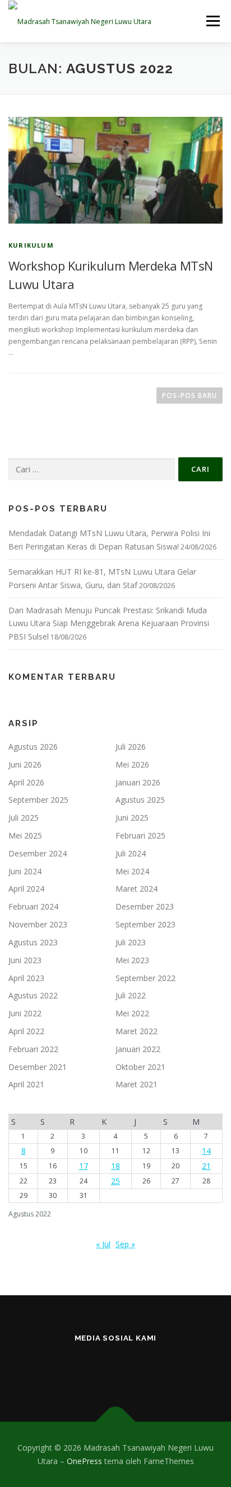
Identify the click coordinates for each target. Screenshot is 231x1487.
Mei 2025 (25, 835)
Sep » (125, 1244)
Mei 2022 (132, 1013)
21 (206, 1166)
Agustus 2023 (33, 942)
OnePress (84, 1461)
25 (115, 1181)
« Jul (103, 1244)
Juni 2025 (132, 817)
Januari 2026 (138, 782)
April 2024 (26, 888)
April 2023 (26, 978)
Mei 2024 (132, 871)
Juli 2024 (131, 853)
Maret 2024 (137, 888)
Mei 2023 (132, 960)
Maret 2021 (137, 1084)
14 (206, 1150)
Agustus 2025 (140, 799)
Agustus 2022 (33, 995)
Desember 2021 (37, 1067)
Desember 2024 (37, 853)
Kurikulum (31, 245)
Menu (212, 21)
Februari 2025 (140, 835)
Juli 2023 (131, 942)
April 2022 (26, 1031)
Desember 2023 (145, 906)
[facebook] (88, 1368)
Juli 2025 (23, 817)
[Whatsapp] (170, 1368)
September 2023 (145, 924)
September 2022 (145, 978)
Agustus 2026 (33, 746)
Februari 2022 (33, 1049)
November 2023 (37, 924)
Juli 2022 (131, 995)
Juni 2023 (24, 960)
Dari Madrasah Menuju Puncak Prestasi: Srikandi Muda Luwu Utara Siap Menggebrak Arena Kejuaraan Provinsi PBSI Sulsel (108, 623)
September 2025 (38, 799)
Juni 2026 (24, 764)
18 (115, 1166)
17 (83, 1166)
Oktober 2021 (140, 1067)
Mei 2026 (132, 764)
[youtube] (143, 1368)
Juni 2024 (24, 871)
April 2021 (26, 1084)
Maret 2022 (137, 1031)
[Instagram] (60, 1368)
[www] (115, 1368)
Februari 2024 (33, 906)
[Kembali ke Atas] (116, 1421)
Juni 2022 (24, 1013)
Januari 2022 (138, 1049)
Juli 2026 (131, 746)
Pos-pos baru (189, 395)
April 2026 (26, 782)
